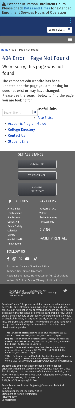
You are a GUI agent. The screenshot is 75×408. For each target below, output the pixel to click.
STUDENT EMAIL (37, 175)
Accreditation (38, 291)
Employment (15, 213)
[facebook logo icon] (9, 259)
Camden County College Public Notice (22, 391)
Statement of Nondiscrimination (19, 393)
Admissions (14, 217)
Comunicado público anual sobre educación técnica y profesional (38, 361)
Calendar (12, 230)
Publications (15, 243)
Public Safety (15, 226)
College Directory (21, 130)
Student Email (19, 142)
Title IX (52, 293)
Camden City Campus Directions (24, 271)
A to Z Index (14, 208)
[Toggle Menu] (70, 39)
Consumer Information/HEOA (25, 293)
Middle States (16, 291)
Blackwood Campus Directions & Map (28, 266)
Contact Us (16, 136)
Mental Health (15, 239)
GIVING (44, 229)
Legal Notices (9, 399)
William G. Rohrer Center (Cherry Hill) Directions (34, 280)
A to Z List (45, 118)
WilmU (43, 213)
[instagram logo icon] (15, 259)
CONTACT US (37, 164)
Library (11, 234)
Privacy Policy (9, 396)
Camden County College (12, 28)
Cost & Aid (13, 221)
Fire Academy (46, 221)
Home (4, 49)
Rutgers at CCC (47, 208)
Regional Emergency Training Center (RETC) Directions (37, 275)
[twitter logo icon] (21, 259)
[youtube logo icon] (28, 259)
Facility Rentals (53, 238)
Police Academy (48, 217)
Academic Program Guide (27, 124)
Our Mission (16, 295)
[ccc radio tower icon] (36, 259)
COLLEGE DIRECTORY (37, 189)
